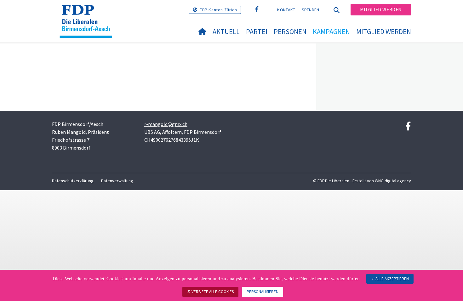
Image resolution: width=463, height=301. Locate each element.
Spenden (310, 10)
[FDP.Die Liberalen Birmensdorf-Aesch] (88, 13)
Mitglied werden (381, 10)
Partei (256, 31)
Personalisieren (262, 291)
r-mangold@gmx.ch (165, 124)
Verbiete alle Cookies (212, 291)
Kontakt (286, 10)
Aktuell (226, 31)
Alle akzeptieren (391, 278)
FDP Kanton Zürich (218, 10)
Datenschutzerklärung (73, 181)
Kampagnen (331, 31)
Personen (290, 31)
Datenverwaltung (117, 181)
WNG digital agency (393, 181)
